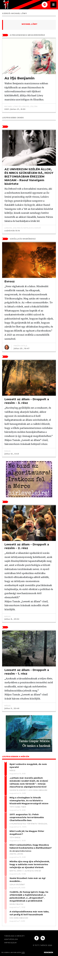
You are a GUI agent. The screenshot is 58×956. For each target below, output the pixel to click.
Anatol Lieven (16, 854)
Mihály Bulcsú (16, 904)
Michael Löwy (29, 24)
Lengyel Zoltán (29, 106)
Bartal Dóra (16, 871)
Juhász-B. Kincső (18, 790)
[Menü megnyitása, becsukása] (53, 5)
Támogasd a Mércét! (14, 936)
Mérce (12, 770)
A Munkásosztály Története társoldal (29, 824)
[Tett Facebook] (36, 938)
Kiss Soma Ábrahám (38, 790)
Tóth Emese (15, 837)
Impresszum (10, 943)
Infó (23, 952)
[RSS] (43, 938)
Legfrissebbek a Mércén (15, 756)
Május (7, 451)
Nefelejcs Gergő (32, 228)
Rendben (48, 952)
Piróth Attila (20, 346)
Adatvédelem (11, 939)
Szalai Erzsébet (17, 885)
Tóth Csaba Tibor (18, 807)
